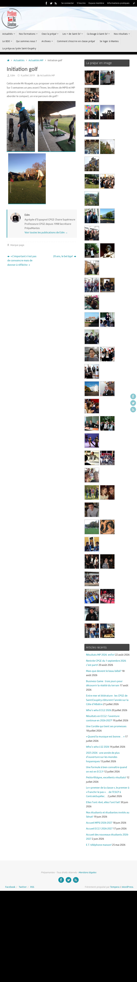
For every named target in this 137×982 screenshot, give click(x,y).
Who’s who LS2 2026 (97, 746)
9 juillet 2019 (28, 75)
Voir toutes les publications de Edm (46, 232)
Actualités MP (36, 60)
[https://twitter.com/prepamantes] (51, 3)
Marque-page (17, 245)
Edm (12, 75)
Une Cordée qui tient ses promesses (106, 726)
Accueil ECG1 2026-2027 (99, 828)
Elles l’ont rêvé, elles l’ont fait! (103, 802)
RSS (32, 887)
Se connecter (67, 3)
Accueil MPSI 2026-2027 (99, 822)
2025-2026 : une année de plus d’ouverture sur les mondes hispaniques (103, 757)
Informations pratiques (118, 3)
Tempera (114, 887)
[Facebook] (46, 3)
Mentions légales (87, 872)
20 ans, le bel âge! (63, 256)
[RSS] (55, 3)
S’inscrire (81, 3)
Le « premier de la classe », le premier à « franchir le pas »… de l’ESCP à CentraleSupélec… (107, 792)
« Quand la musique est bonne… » (105, 736)
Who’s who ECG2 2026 (98, 710)
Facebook (10, 887)
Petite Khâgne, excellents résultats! (106, 777)
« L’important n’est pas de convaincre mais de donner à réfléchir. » (21, 261)
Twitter (23, 887)
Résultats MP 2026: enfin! (100, 654)
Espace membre (96, 3)
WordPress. (128, 887)
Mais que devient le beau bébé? (103, 671)
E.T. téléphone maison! (99, 845)
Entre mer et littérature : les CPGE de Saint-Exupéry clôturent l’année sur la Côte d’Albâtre (107, 700)
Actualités (19, 60)
